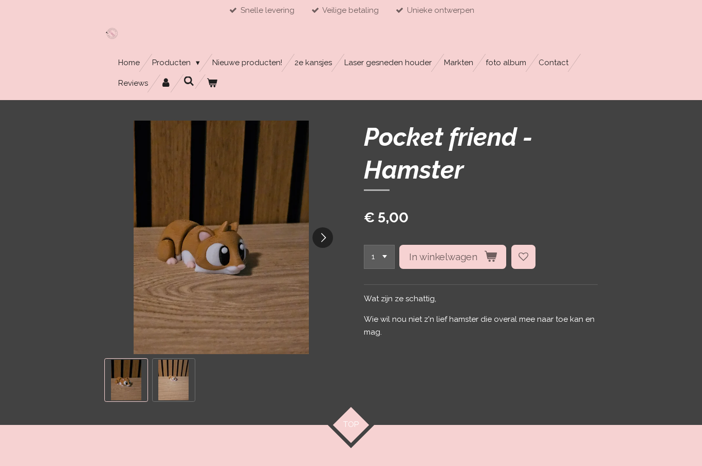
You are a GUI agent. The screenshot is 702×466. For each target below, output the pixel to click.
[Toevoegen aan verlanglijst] (523, 257)
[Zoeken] (188, 81)
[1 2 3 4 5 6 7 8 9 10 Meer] (379, 257)
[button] (126, 380)
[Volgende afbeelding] (322, 237)
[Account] (165, 83)
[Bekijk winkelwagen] (212, 83)
